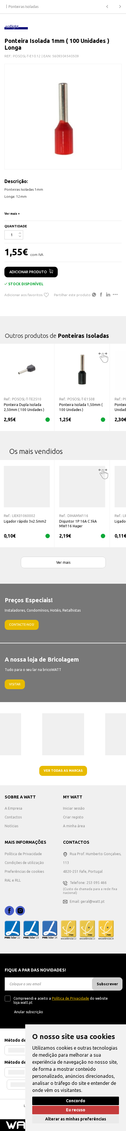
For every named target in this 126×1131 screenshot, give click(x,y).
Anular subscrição (28, 1012)
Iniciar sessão (74, 808)
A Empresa (13, 808)
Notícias (11, 826)
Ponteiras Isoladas (23, 7)
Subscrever (107, 984)
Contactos (13, 817)
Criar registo (73, 817)
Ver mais (63, 562)
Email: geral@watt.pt (87, 901)
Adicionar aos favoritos (23, 295)
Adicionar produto (28, 272)
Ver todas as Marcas (63, 770)
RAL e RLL (13, 880)
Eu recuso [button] (75, 1109)
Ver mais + (12, 213)
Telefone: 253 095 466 (88, 883)
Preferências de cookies (24, 871)
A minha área (74, 826)
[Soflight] (16, 25)
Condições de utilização (24, 863)
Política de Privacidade (23, 854)
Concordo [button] (75, 1100)
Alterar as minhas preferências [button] (75, 1119)
